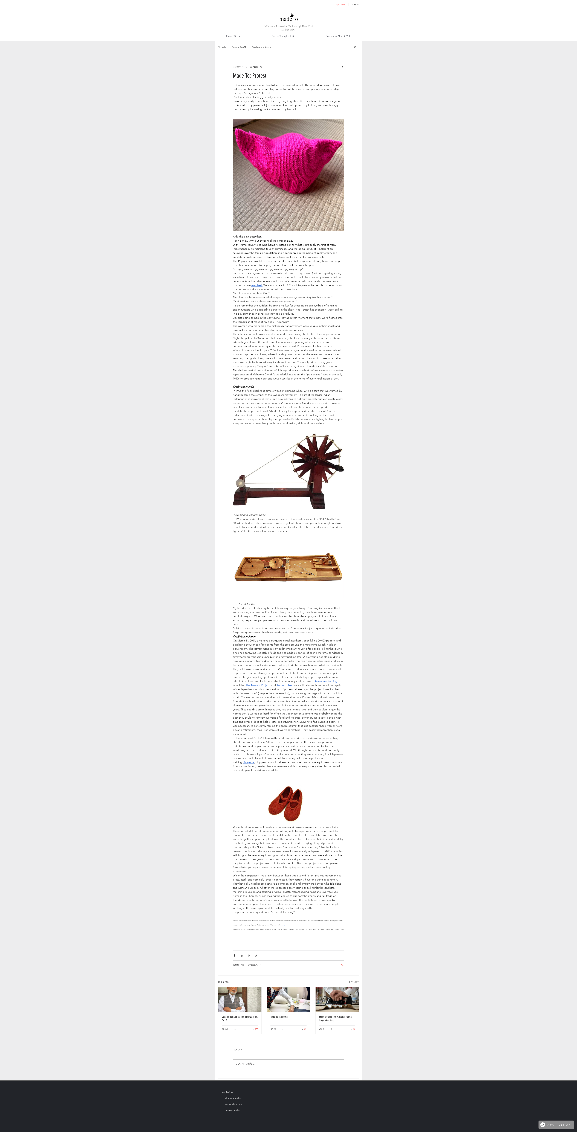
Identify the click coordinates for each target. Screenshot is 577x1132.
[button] (355, 47)
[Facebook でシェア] (234, 955)
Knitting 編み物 (239, 47)
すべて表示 (354, 981)
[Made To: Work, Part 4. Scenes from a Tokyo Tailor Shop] (337, 999)
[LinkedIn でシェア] (249, 955)
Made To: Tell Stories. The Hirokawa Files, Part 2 (240, 1018)
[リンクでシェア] (256, 955)
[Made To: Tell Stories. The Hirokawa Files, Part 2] (239, 999)
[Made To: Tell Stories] (288, 999)
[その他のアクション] (342, 67)
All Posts (222, 47)
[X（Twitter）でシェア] (241, 955)
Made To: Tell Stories (279, 1017)
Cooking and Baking (262, 47)
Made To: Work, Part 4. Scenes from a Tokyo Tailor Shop (335, 1018)
